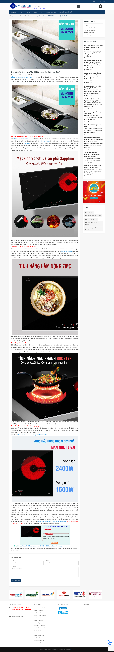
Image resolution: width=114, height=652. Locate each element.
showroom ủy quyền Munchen (90, 229)
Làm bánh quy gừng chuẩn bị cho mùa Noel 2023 (93, 166)
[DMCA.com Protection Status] (63, 612)
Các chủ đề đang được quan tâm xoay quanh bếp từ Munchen (93, 47)
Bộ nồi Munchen (39, 620)
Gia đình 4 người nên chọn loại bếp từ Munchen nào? (93, 61)
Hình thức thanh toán (51, 12)
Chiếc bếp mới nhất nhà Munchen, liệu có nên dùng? (93, 138)
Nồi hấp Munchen (39, 640)
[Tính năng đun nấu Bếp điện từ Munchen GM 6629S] (45, 387)
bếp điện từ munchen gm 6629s (60, 548)
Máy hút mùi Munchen (40, 615)
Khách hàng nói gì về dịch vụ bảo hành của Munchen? (93, 74)
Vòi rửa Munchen (39, 635)
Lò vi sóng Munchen (40, 625)
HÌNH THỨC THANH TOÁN (99, 1)
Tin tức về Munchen (89, 30)
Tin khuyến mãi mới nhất (41, 608)
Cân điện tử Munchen (40, 643)
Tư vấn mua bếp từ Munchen (26, 16)
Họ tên (13, 560)
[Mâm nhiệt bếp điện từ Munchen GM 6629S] (45, 469)
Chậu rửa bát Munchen (40, 633)
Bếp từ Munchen (39, 610)
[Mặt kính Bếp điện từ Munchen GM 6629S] (45, 194)
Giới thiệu (20, 12)
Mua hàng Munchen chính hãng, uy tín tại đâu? (92, 87)
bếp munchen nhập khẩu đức (30, 548)
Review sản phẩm (89, 32)
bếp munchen (17, 548)
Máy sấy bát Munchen (40, 628)
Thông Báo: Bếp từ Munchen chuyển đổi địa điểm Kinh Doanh (92, 154)
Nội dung (14, 566)
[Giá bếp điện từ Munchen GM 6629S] (45, 535)
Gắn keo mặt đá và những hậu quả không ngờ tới (92, 100)
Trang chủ (13, 12)
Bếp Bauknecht (39, 638)
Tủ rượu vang (38, 630)
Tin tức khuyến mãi (89, 27)
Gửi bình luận (16, 580)
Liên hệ (41, 12)
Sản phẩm (28, 12)
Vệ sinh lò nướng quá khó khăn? (92, 126)
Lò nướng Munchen (40, 623)
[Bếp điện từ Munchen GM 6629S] (45, 109)
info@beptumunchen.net (18, 616)
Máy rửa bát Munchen (40, 618)
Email (48, 560)
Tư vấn (86, 25)
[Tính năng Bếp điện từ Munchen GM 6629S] (45, 297)
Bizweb (72, 649)
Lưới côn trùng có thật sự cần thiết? (92, 113)
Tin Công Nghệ (88, 34)
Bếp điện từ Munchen (44, 548)
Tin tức (35, 12)
